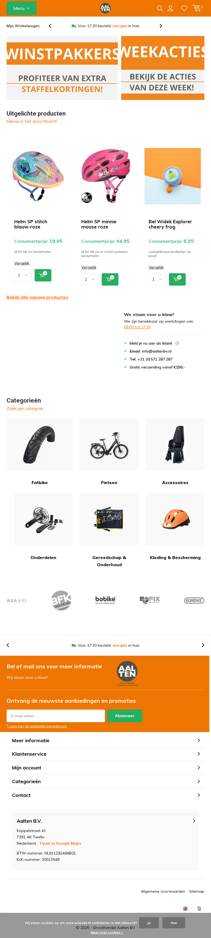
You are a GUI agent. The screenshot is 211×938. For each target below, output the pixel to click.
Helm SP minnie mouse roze (98, 224)
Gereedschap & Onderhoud (109, 561)
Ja (149, 923)
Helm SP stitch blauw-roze (30, 224)
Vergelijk (21, 263)
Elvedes (194, 600)
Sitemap (196, 891)
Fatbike (40, 482)
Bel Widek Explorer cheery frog (170, 224)
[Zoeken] (160, 8)
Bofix (150, 600)
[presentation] (53, 26)
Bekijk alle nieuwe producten (37, 297)
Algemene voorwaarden (163, 891)
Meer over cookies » (107, 932)
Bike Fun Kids (61, 600)
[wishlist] (184, 8)
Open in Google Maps (60, 843)
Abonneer (125, 715)
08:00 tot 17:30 (137, 327)
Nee (174, 923)
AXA (17, 600)
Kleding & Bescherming (175, 557)
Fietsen (109, 482)
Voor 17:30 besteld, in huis (109, 25)
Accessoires (175, 482)
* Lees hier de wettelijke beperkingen (37, 726)
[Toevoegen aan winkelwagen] (43, 275)
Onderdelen (43, 557)
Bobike (105, 600)
